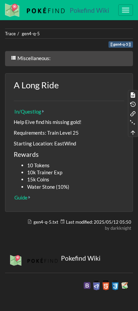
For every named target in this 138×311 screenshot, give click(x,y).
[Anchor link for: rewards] (42, 154)
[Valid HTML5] (105, 284)
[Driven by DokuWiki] (124, 284)
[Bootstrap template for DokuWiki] (87, 284)
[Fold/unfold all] (133, 123)
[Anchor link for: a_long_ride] (63, 84)
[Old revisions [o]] (133, 104)
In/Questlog (27, 111)
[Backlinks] (133, 113)
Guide (20, 197)
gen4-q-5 (31, 33)
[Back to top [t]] (133, 132)
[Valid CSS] (115, 284)
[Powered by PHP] (96, 284)
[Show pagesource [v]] (133, 94)
